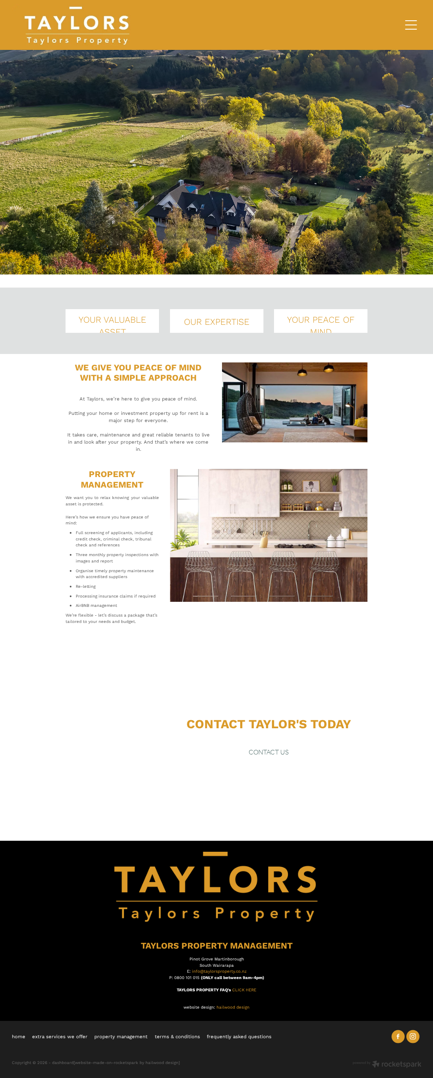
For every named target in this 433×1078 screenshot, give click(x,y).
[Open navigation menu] (411, 25)
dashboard (63, 1062)
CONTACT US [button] (269, 752)
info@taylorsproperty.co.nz (219, 971)
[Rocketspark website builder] (387, 1065)
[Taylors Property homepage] (165, 25)
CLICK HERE (244, 990)
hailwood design (232, 1007)
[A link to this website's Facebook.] (398, 1036)
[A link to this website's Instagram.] (412, 1036)
